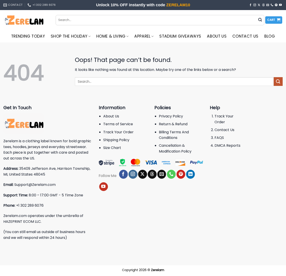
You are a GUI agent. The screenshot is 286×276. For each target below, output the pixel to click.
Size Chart (112, 147)
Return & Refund (173, 124)
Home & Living (111, 36)
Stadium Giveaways (180, 36)
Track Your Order (118, 132)
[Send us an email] (267, 5)
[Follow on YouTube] (280, 5)
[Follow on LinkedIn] (190, 174)
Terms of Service (118, 124)
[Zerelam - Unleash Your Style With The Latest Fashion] (26, 20)
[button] (273, 20)
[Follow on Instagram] (254, 5)
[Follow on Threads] (263, 5)
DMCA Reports (227, 145)
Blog (269, 36)
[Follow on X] (259, 5)
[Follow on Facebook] (250, 5)
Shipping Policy (116, 139)
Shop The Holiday (69, 36)
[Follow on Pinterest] (276, 5)
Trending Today (28, 36)
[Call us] (272, 5)
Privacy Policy (171, 116)
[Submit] (260, 20)
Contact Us (245, 36)
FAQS (219, 137)
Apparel (142, 36)
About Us (217, 36)
